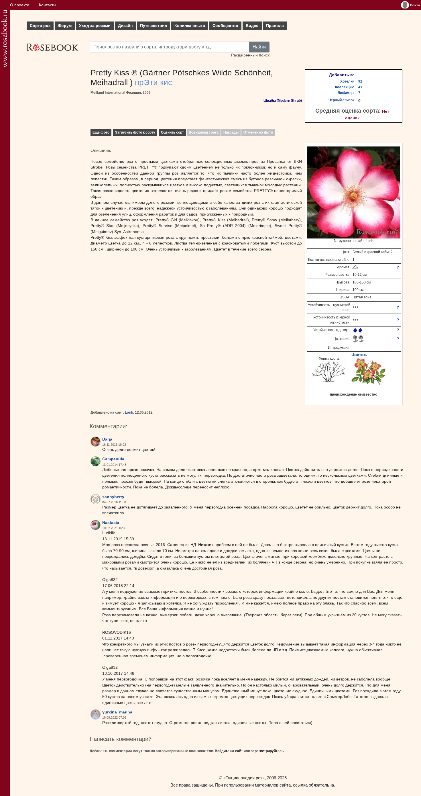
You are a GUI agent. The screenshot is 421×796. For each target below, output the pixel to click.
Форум (65, 26)
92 (360, 81)
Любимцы (346, 93)
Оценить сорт (172, 132)
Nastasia (110, 523)
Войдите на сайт (229, 751)
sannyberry (113, 497)
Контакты (47, 5)
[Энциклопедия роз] (4, 38)
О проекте (19, 5)
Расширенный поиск (250, 55)
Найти (259, 46)
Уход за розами (95, 26)
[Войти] (405, 5)
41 (360, 87)
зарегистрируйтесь (267, 751)
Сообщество (225, 26)
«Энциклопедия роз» (244, 777)
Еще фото (101, 132)
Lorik (129, 412)
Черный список (341, 100)
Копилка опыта (189, 26)
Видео (252, 26)
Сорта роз (40, 26)
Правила (275, 26)
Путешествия (153, 26)
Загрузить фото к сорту (135, 132)
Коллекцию (344, 87)
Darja (107, 439)
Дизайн (125, 26)
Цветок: (359, 354)
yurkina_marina (117, 712)
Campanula (113, 459)
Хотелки (347, 81)
